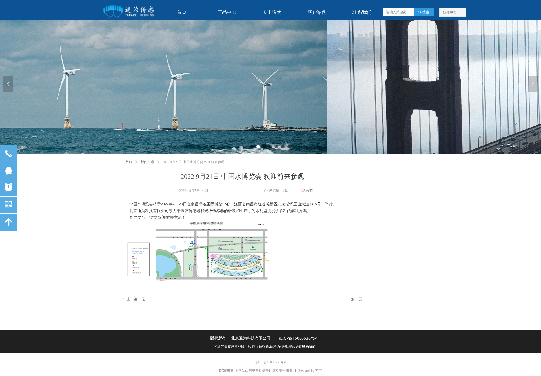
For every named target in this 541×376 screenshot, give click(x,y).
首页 (128, 162)
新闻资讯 (147, 162)
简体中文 (449, 12)
